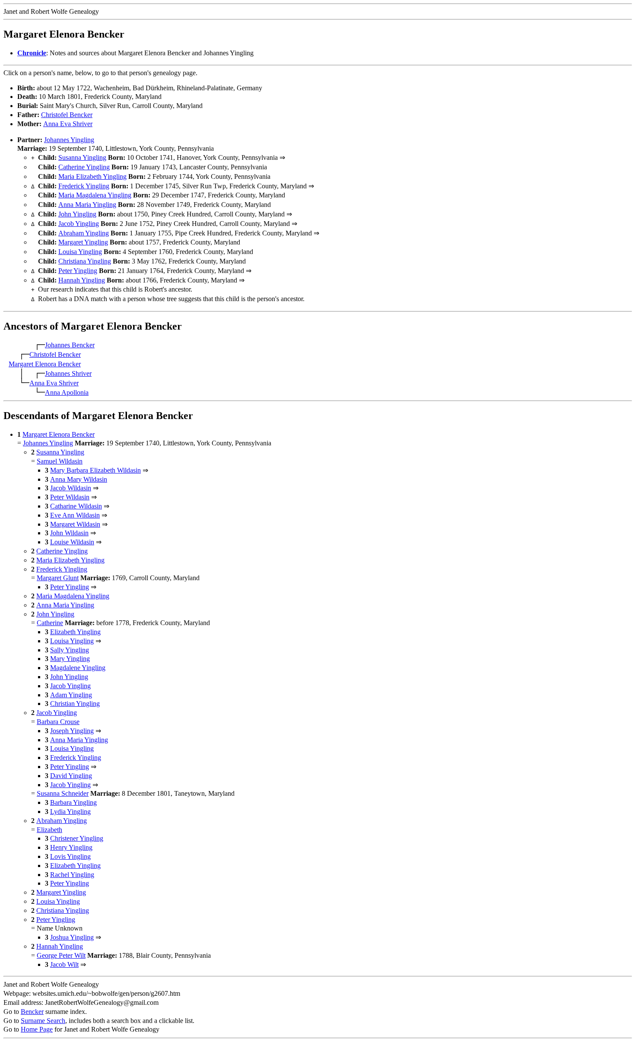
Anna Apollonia (67, 392)
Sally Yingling (69, 650)
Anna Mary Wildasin (78, 479)
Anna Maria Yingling (87, 204)
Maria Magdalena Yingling (94, 195)
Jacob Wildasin (70, 488)
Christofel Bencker (66, 114)
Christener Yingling (76, 838)
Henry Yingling (71, 847)
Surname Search (43, 1020)
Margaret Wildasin (75, 524)
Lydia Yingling (70, 811)
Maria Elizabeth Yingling (92, 176)
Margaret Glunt (58, 577)
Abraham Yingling (83, 233)
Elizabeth (49, 829)
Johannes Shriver (68, 373)
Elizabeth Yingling (75, 631)
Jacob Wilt (64, 964)
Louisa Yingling (80, 251)
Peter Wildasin (69, 497)
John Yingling (77, 214)
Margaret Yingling (83, 242)
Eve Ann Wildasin (75, 515)
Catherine (50, 622)
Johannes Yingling (69, 139)
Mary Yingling (70, 658)
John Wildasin (69, 533)
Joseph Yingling (72, 730)
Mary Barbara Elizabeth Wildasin (95, 470)
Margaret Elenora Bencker (45, 364)
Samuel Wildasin (60, 461)
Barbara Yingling (73, 802)
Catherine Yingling (84, 167)
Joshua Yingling (72, 937)
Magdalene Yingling (77, 667)
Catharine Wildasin (76, 506)
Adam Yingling (71, 695)
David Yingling (71, 775)
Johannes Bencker (70, 345)
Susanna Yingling (82, 157)
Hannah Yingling (81, 280)
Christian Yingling (75, 703)
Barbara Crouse (58, 721)
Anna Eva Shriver (67, 123)
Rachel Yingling (72, 874)
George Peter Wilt (61, 955)
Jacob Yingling (78, 223)
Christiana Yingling (84, 261)
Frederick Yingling (83, 186)
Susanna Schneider (63, 793)
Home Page (37, 1029)
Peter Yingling (77, 270)
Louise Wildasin (72, 542)
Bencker (32, 1011)
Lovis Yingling (70, 856)
